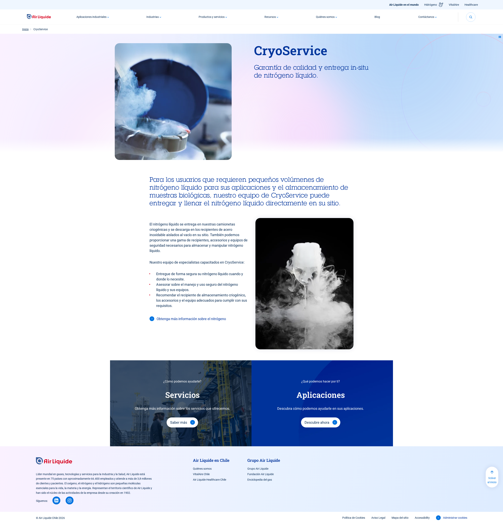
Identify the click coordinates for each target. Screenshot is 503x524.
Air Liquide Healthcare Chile (209, 479)
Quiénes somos (325, 16)
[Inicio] (39, 17)
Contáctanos (426, 16)
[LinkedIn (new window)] (56, 500)
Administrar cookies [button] (455, 517)
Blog (377, 16)
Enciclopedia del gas (259, 479)
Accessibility (422, 517)
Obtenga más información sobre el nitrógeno (191, 319)
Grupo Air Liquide (257, 468)
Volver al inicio (492, 480)
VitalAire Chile (201, 474)
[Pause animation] (499, 36)
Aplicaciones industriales (91, 16)
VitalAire (454, 4)
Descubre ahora (317, 422)
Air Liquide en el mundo (404, 4)
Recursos (270, 16)
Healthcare (471, 4)
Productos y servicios (212, 16)
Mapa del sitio (400, 517)
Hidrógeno (430, 4)
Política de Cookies (353, 517)
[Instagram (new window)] (69, 500)
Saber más (178, 422)
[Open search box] (470, 17)
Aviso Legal (378, 517)
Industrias (152, 16)
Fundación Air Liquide (260, 474)
